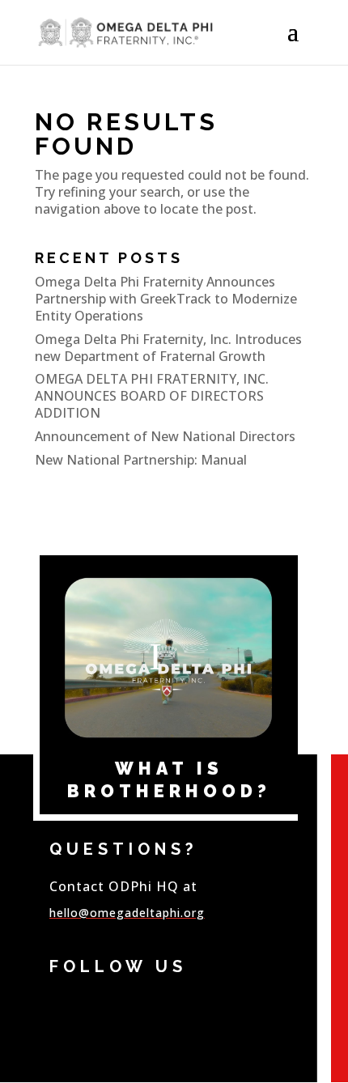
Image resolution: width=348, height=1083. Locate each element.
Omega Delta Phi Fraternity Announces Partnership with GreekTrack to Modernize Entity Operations (166, 299)
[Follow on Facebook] (65, 1007)
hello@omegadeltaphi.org (127, 912)
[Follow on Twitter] (104, 1007)
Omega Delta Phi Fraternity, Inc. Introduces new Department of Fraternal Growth (168, 347)
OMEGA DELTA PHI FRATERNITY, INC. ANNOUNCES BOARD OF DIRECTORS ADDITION (152, 396)
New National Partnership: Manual (141, 460)
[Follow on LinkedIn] (143, 1007)
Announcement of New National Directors (165, 436)
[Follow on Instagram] (182, 1007)
